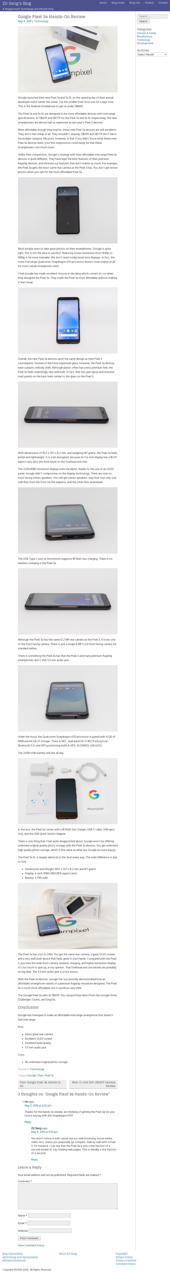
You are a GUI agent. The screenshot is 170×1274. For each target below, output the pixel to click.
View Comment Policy (31, 1245)
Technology (41, 21)
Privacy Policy (124, 1257)
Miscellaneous (144, 36)
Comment (25, 1181)
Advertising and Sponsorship (20, 1257)
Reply (28, 1122)
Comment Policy (126, 1264)
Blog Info (134, 3)
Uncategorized (145, 43)
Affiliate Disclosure (14, 1260)
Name (22, 1215)
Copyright (122, 1254)
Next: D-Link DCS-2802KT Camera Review (93, 1084)
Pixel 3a (49, 1075)
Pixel (40, 1075)
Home (103, 3)
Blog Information (12, 1254)
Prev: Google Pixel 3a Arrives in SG (40, 1084)
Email (22, 1223)
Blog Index (118, 3)
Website (23, 1230)
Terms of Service (126, 1260)
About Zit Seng (68, 1254)
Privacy (149, 3)
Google (32, 1075)
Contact (163, 3)
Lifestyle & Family (146, 32)
